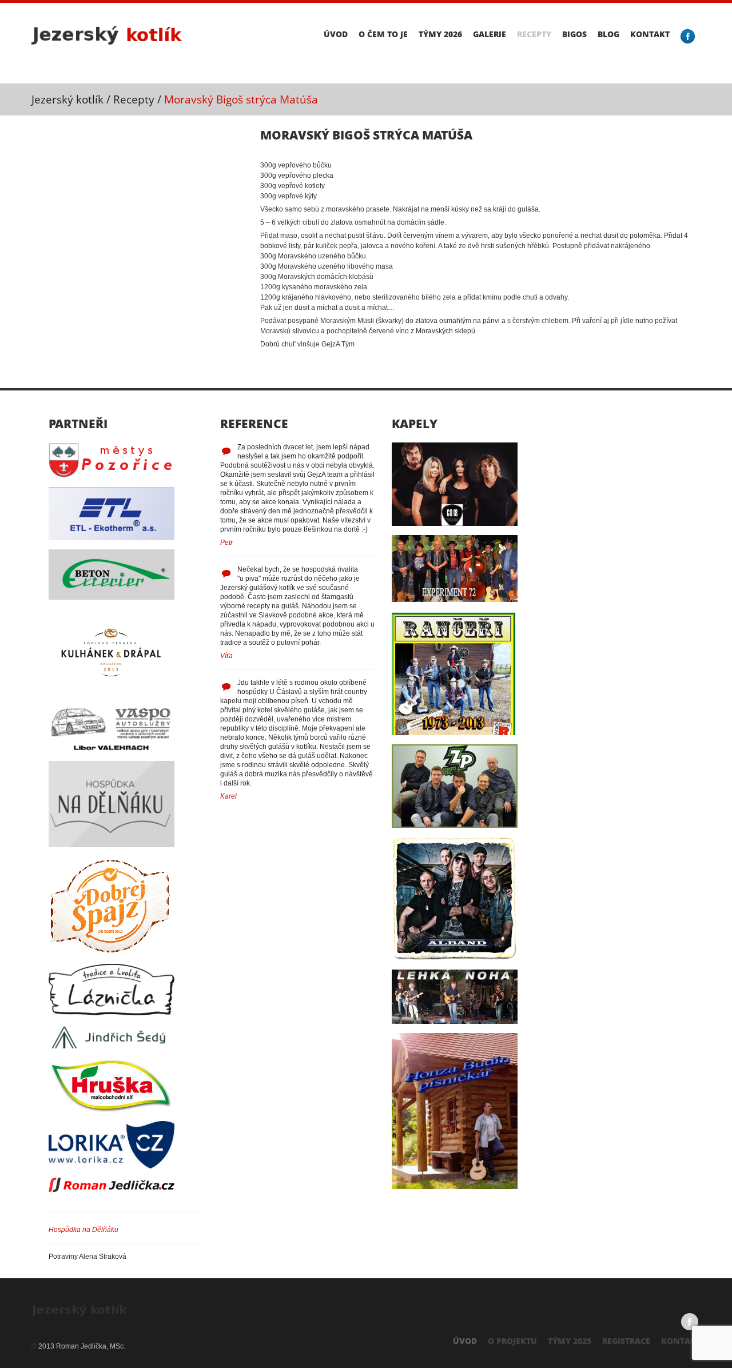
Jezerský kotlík (67, 99)
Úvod (336, 34)
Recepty (534, 34)
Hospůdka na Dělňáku (83, 1230)
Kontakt (650, 34)
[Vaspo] (111, 709)
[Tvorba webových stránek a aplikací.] (111, 1182)
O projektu (512, 1340)
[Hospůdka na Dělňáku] (111, 765)
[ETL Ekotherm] (111, 492)
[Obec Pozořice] (111, 447)
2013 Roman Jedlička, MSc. (81, 1346)
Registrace (626, 1340)
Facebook (689, 1321)
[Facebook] (688, 36)
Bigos (574, 34)
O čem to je (383, 34)
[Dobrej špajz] (111, 861)
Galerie (489, 34)
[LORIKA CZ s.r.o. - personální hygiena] (111, 1126)
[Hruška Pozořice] (111, 1065)
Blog (608, 34)
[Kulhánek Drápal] (111, 613)
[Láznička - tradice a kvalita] (111, 968)
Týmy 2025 (569, 1340)
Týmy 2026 (440, 34)
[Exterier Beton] (111, 554)
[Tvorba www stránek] (110, 1308)
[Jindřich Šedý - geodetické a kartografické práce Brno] (111, 1029)
